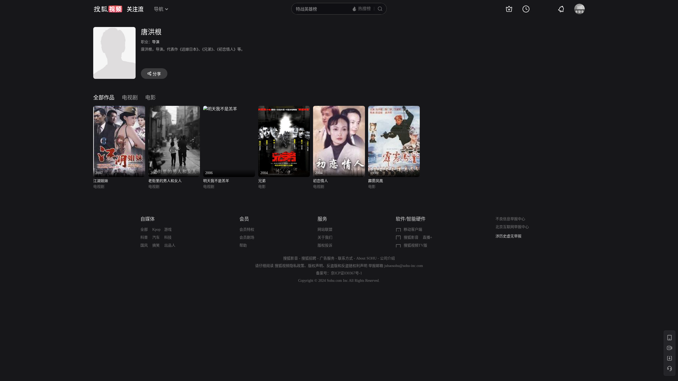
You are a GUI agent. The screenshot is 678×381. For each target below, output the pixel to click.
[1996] (394, 109)
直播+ (427, 237)
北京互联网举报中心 (512, 227)
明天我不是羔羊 (216, 181)
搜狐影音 (411, 237)
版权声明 (315, 266)
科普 (144, 237)
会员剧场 (246, 237)
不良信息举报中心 (510, 219)
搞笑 (156, 245)
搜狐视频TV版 (415, 245)
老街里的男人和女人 (165, 181)
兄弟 (262, 181)
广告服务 (327, 258)
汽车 (156, 237)
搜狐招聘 (308, 258)
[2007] (119, 109)
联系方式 (345, 258)
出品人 (169, 245)
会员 (244, 219)
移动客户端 (413, 230)
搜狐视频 (108, 9)
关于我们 (325, 237)
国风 (144, 245)
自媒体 (147, 219)
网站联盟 (325, 230)
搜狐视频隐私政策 (289, 266)
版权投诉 (325, 245)
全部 (144, 230)
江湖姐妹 (100, 181)
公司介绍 (387, 258)
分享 (157, 74)
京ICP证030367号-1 (346, 273)
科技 (168, 237)
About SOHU (366, 258)
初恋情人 (320, 181)
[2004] (284, 109)
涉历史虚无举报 (508, 236)
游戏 (168, 230)
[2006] (220, 109)
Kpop (156, 230)
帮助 (243, 245)
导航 (158, 9)
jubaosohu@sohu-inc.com (403, 266)
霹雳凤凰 (375, 181)
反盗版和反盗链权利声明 (347, 266)
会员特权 (246, 230)
